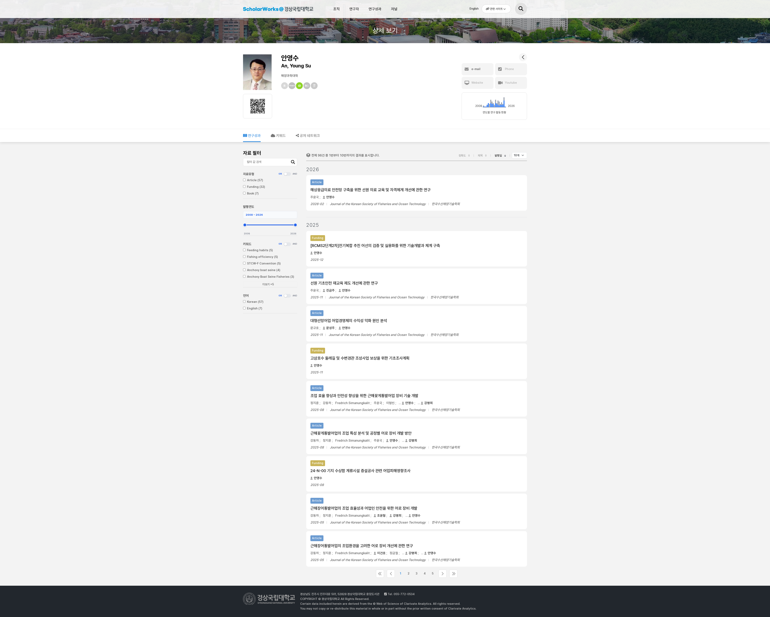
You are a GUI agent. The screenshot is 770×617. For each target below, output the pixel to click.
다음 (443, 574)
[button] (477, 69)
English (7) (254, 308)
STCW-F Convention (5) (264, 263)
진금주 (330, 290)
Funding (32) (256, 187)
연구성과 (375, 9)
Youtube (510, 82)
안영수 (330, 197)
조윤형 (381, 515)
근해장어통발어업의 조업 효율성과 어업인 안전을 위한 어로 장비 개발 (363, 508)
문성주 (330, 328)
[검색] (521, 9)
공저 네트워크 (309, 135)
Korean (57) (255, 302)
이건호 (381, 553)
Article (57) (255, 180)
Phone (509, 69)
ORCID (299, 85)
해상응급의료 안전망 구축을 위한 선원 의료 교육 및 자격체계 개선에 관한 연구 (370, 189)
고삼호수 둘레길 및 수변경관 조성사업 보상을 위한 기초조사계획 (359, 358)
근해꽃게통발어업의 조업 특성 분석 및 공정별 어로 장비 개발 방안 (360, 433)
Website (477, 82)
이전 (391, 574)
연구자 (354, 9)
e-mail (475, 69)
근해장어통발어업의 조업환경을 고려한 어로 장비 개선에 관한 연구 (361, 545)
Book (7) (253, 193)
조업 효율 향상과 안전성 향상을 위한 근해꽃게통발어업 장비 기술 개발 (364, 395)
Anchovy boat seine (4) (263, 270)
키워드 (280, 135)
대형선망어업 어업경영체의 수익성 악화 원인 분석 (348, 320)
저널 (394, 9)
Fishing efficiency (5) (262, 257)
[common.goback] (523, 57)
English (474, 8)
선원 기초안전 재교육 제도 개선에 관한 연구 (344, 283)
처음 (380, 574)
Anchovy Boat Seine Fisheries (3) (270, 277)
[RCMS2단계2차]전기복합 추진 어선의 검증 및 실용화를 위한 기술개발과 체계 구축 (375, 245)
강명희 (428, 403)
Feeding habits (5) (260, 250)
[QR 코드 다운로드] (258, 106)
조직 (336, 9)
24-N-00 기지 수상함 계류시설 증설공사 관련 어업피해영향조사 (360, 470)
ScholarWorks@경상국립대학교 (276, 9)
